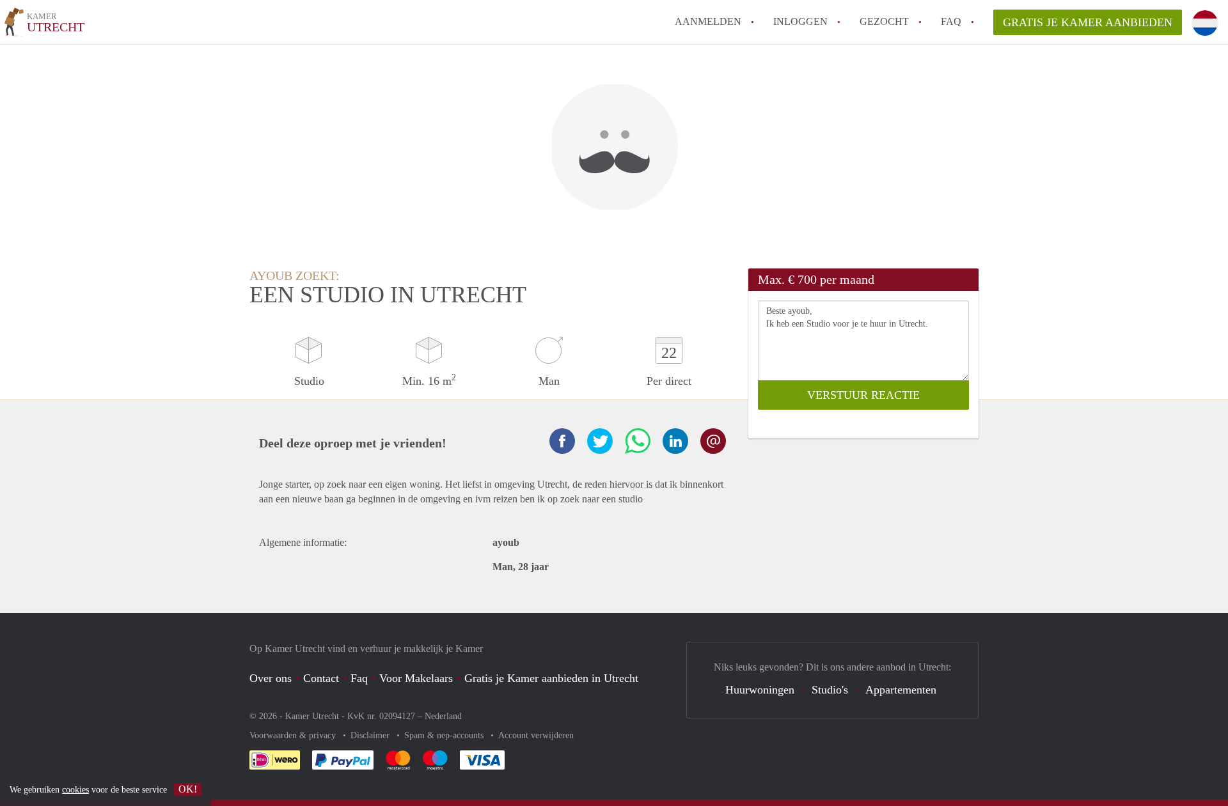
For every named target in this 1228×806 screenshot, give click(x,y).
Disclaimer (371, 735)
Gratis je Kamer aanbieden (1087, 22)
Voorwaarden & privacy (293, 735)
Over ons (270, 678)
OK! (187, 789)
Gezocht (884, 21)
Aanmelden (708, 21)
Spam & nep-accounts (445, 735)
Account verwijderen (536, 735)
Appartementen (900, 689)
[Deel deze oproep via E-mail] (713, 441)
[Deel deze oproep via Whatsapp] (637, 441)
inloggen (800, 21)
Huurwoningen (759, 689)
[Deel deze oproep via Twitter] (600, 441)
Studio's (830, 689)
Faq (359, 678)
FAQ (951, 21)
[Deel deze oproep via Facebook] (562, 441)
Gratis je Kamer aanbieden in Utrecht (551, 678)
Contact (321, 678)
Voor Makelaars (416, 678)
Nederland (443, 716)
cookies (75, 789)
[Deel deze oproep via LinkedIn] (675, 441)
